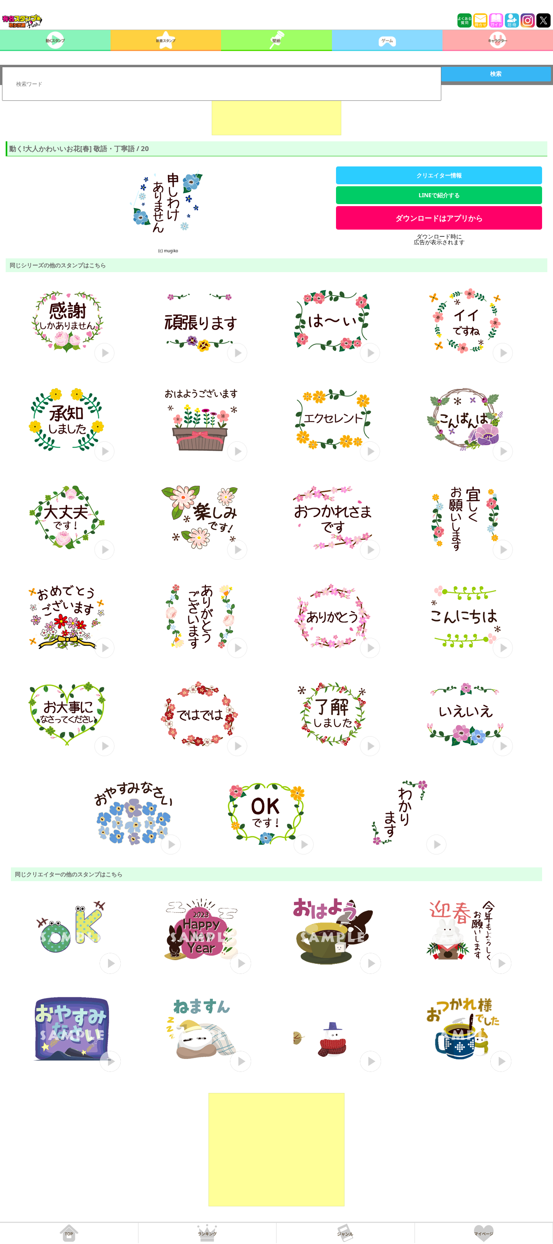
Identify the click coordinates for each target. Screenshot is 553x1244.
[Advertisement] (276, 115)
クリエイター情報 (439, 175)
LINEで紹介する (439, 195)
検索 (496, 73)
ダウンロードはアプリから (439, 218)
